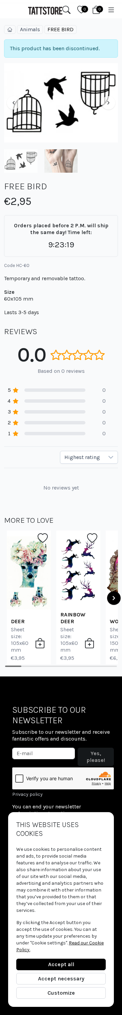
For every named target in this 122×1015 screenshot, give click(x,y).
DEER (18, 621)
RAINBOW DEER (72, 618)
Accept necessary (61, 978)
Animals (30, 29)
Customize (61, 993)
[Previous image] (13, 103)
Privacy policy (27, 794)
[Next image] (108, 103)
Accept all (61, 964)
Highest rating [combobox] (82, 457)
